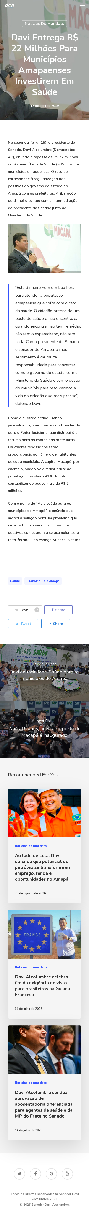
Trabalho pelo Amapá (43, 581)
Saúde (15, 581)
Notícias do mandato (44, 23)
